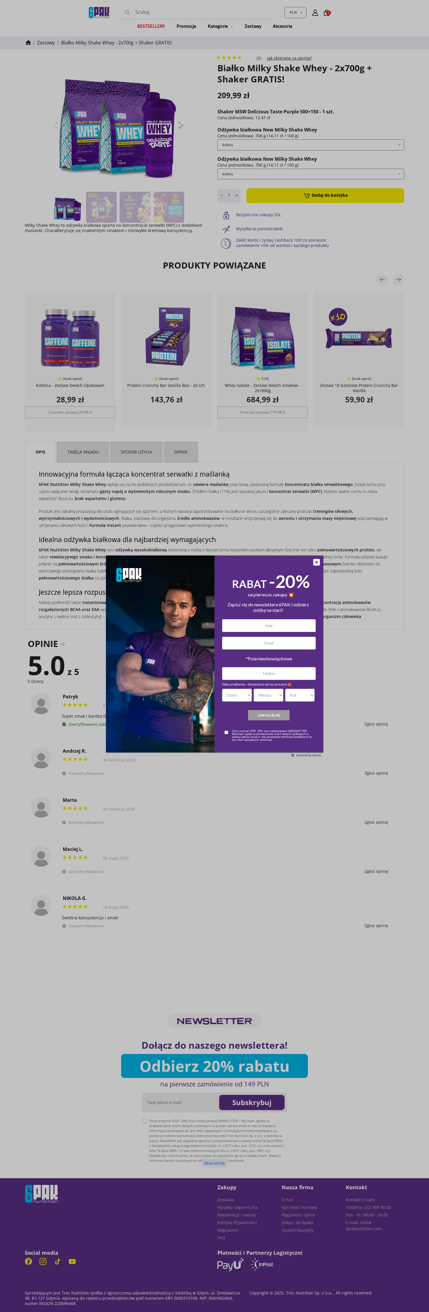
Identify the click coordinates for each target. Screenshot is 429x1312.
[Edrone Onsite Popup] (214, 656)
